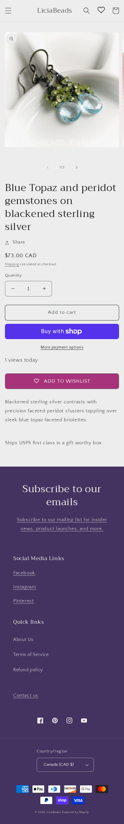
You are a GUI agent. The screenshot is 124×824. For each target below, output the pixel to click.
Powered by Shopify (75, 812)
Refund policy (28, 670)
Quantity (13, 275)
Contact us (25, 695)
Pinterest (23, 601)
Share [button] (19, 242)
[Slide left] (47, 167)
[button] (8, 10)
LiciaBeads (54, 812)
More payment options (62, 347)
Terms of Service (31, 654)
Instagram (24, 587)
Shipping (12, 264)
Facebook (24, 573)
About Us (23, 639)
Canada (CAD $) (59, 764)
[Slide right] (76, 167)
